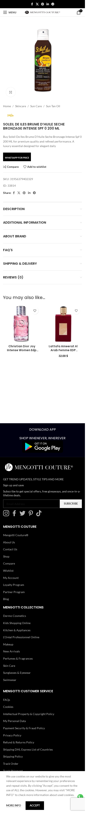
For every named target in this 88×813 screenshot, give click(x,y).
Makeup (8, 644)
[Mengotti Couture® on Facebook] (15, 515)
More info (13, 805)
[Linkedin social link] (47, 4)
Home (7, 106)
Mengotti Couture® (15, 535)
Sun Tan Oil (53, 106)
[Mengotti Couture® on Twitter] (23, 515)
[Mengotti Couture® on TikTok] (40, 515)
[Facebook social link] (32, 4)
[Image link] (42, 446)
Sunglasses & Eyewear (17, 672)
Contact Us (10, 549)
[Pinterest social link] (42, 4)
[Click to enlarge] (10, 92)
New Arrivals (11, 651)
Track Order (10, 763)
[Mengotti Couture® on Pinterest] (32, 515)
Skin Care (9, 665)
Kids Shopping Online (16, 623)
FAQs (6, 699)
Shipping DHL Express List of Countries (28, 749)
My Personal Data (14, 721)
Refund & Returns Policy (18, 742)
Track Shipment (13, 770)
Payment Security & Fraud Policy (24, 728)
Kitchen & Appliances (16, 630)
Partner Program (14, 592)
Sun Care (36, 106)
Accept (35, 805)
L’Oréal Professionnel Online (21, 637)
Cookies (8, 706)
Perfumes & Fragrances (18, 658)
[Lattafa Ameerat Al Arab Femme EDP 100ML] (63, 324)
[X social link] (37, 4)
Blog (6, 599)
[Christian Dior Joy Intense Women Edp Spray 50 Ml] (22, 324)
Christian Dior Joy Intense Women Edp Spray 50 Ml (21, 350)
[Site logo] (42, 12)
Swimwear (9, 680)
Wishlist (8, 570)
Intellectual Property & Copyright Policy (28, 714)
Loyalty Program (13, 584)
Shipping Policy (13, 756)
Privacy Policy (12, 735)
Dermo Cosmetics (14, 616)
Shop (6, 556)
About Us (9, 542)
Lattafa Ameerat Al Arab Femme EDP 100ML (63, 350)
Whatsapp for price (17, 157)
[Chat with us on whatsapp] (80, 797)
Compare (9, 563)
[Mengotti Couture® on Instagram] (7, 515)
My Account (11, 577)
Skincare (20, 106)
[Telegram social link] (52, 4)
